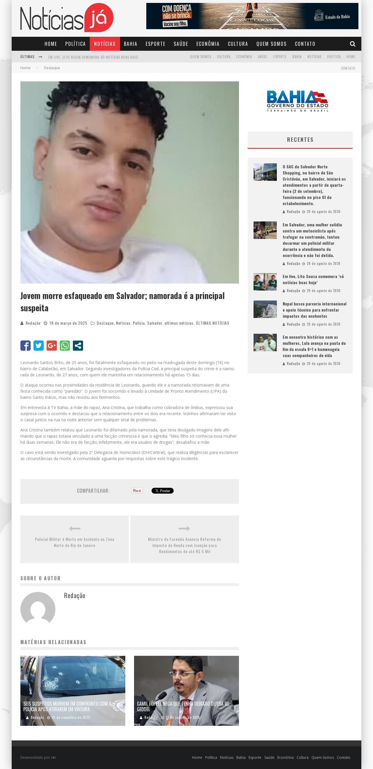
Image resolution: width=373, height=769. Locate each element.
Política (75, 43)
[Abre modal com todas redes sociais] (78, 345)
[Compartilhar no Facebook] (25, 345)
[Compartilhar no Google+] (52, 345)
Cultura (238, 43)
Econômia (208, 43)
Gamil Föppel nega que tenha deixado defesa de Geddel (183, 706)
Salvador (154, 323)
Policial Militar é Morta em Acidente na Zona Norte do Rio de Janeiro (74, 542)
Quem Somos (271, 43)
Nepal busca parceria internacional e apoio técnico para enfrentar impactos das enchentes (125, 57)
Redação (33, 323)
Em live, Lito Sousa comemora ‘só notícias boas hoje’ (313, 279)
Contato (305, 43)
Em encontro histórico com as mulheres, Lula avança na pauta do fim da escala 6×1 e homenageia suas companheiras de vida (314, 346)
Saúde (181, 43)
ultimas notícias (179, 323)
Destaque (105, 323)
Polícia (139, 323)
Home (51, 43)
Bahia (131, 43)
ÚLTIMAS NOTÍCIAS (212, 323)
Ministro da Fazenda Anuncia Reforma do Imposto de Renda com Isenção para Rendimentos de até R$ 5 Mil (184, 545)
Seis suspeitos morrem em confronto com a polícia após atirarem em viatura (67, 706)
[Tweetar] (39, 345)
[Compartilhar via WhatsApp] (65, 345)
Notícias (105, 43)
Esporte (156, 43)
